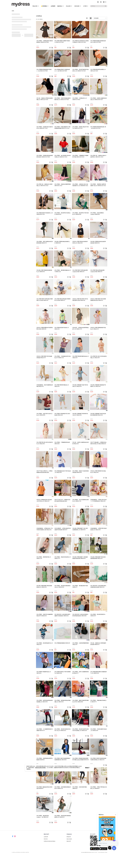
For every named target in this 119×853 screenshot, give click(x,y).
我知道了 (87, 767)
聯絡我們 (69, 841)
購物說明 (69, 836)
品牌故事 (46, 836)
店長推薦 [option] (96, 18)
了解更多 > (28, 769)
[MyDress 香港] (21, 4)
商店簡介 (46, 839)
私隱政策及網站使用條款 (49, 841)
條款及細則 (69, 839)
